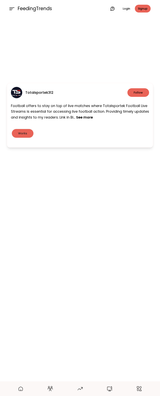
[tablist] (80, 133)
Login (126, 9)
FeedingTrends (35, 8)
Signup (143, 9)
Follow (138, 93)
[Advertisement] (80, 49)
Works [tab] (22, 133)
